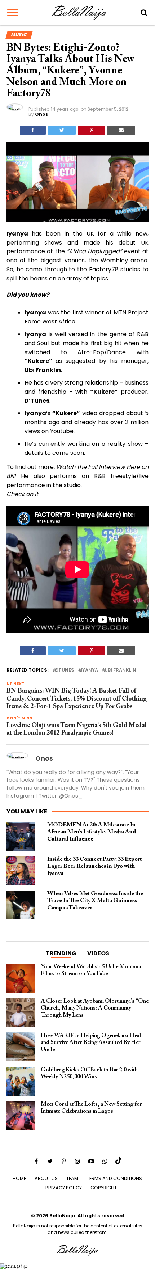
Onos (41, 114)
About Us (46, 1178)
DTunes (64, 670)
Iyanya (89, 670)
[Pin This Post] (91, 130)
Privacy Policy (63, 1188)
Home (19, 1178)
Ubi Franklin (120, 670)
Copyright (103, 1188)
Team (72, 1178)
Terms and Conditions (114, 1178)
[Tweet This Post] (62, 130)
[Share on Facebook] (33, 130)
